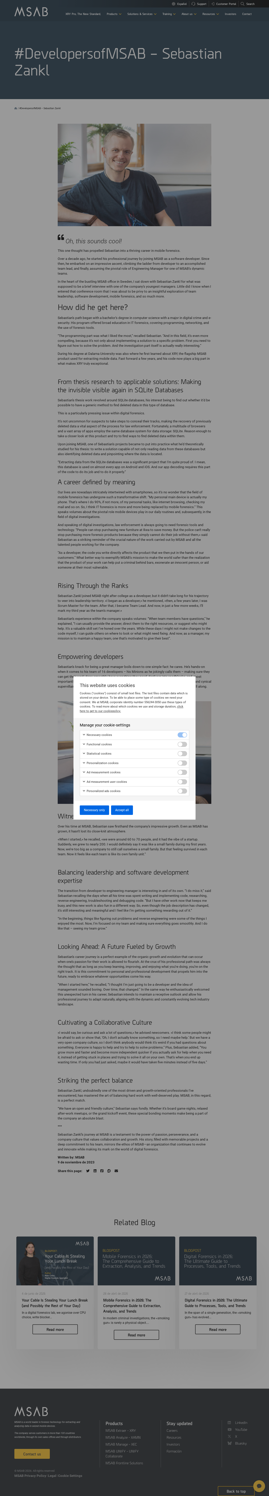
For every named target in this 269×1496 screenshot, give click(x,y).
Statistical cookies (98, 753)
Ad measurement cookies (103, 772)
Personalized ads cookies (103, 791)
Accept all (122, 810)
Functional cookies (99, 744)
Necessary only (94, 810)
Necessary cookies (99, 735)
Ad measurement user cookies (106, 782)
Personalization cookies (102, 763)
